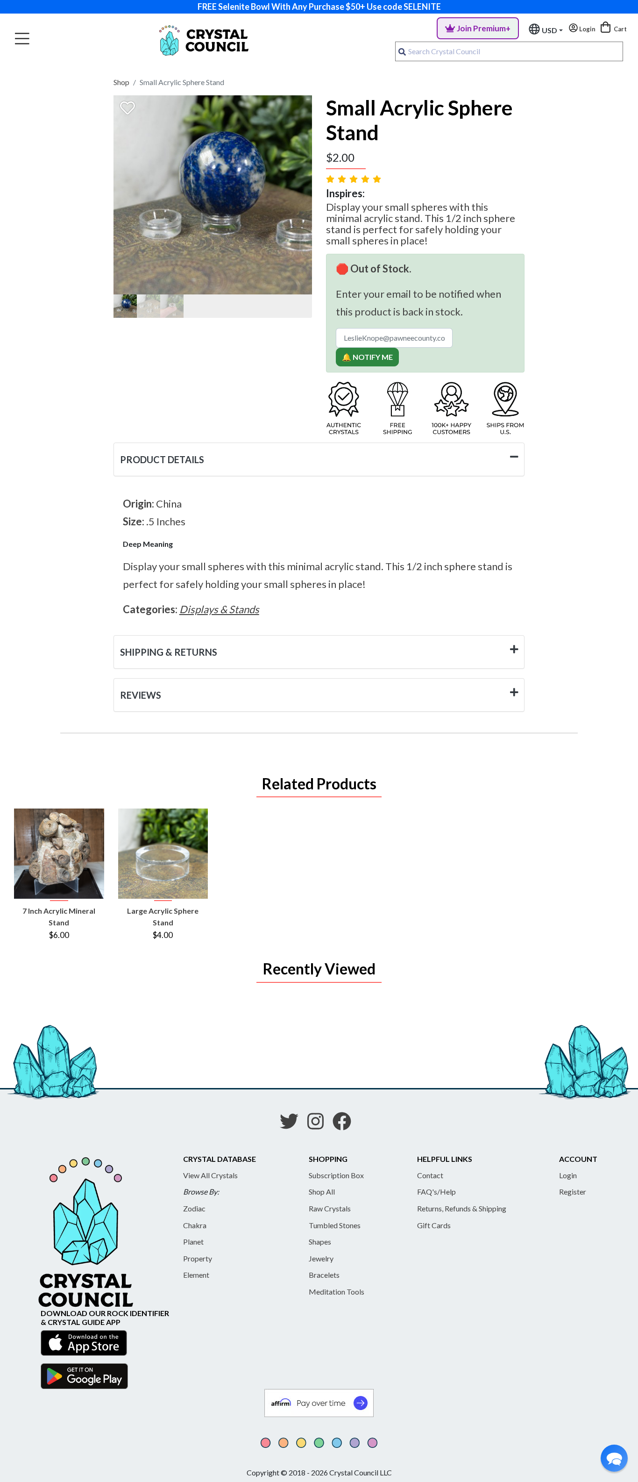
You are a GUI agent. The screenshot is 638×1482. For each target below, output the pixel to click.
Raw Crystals (330, 1208)
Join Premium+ (483, 28)
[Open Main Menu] (22, 39)
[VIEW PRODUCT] (59, 854)
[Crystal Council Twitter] (293, 1124)
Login (568, 1175)
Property (197, 1258)
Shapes (320, 1241)
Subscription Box (336, 1175)
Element (196, 1274)
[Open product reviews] (354, 178)
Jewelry (321, 1258)
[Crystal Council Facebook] (346, 1124)
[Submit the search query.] (402, 51)
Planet (193, 1241)
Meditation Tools (336, 1291)
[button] (614, 1458)
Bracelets (324, 1274)
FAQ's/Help (436, 1191)
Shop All (322, 1191)
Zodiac (194, 1208)
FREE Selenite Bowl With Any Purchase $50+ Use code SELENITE (319, 6)
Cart (619, 29)
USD (549, 30)
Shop (121, 82)
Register (572, 1191)
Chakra (194, 1225)
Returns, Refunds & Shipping (461, 1208)
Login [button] (586, 29)
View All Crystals (210, 1175)
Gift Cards (434, 1225)
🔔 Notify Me (367, 356)
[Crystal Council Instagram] (319, 1124)
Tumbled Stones (335, 1225)
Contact (430, 1175)
